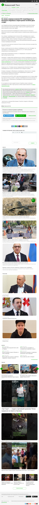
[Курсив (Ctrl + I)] (15, 132)
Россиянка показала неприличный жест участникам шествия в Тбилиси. (30, 483)
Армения (17, 7)
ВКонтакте (5, 96)
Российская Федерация (11, 10)
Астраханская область (23, 7)
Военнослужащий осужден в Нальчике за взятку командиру (10, 353)
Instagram (32, 94)
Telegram (28, 92)
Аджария (6, 7)
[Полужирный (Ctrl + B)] (13, 132)
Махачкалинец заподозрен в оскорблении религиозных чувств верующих (28, 353)
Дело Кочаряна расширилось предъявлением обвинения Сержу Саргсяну (10, 376)
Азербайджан (13, 7)
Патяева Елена (5, 341)
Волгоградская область (30, 7)
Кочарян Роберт (6, 295)
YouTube (5, 97)
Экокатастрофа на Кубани (33, 13)
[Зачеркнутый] (19, 132)
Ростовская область (19, 10)
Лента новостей (7, 15)
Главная (2, 15)
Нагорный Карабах (4, 10)
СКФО (32, 10)
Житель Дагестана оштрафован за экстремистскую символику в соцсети (27, 348)
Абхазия (3, 7)
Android (17, 89)
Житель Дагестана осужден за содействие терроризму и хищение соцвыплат (10, 357)
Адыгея (9, 7)
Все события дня (34, 359)
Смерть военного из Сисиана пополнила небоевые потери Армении (16, 216)
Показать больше (19, 488)
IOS (20, 89)
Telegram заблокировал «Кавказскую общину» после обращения (7, 483)
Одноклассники (12, 96)
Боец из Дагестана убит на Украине (27, 356)
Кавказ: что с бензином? (6, 13)
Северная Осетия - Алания (27, 10)
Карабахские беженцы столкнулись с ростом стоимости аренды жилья (16, 192)
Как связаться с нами (11, 496)
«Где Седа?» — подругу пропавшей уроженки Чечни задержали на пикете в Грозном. (18, 410)
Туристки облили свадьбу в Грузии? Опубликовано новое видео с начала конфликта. (18, 470)
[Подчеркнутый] (17, 132)
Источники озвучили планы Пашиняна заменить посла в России (15, 262)
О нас (2, 496)
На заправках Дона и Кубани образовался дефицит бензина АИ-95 (28, 376)
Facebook (28, 94)
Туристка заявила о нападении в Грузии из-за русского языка (19, 483)
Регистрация (16, 142)
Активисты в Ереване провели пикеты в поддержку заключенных (15, 239)
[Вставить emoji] (22, 132)
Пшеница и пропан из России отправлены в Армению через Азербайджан (17, 267)
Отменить (32, 143)
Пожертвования (21, 496)
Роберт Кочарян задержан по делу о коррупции (12, 167)
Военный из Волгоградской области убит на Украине (10, 348)
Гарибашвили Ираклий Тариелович (10, 318)
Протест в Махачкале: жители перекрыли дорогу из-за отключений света (15, 441)
